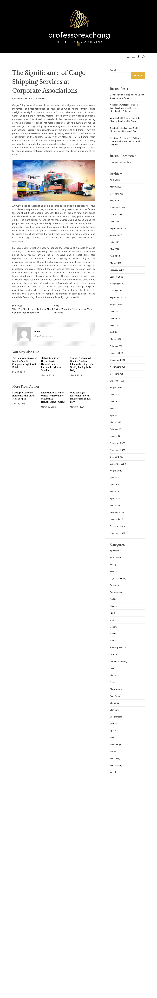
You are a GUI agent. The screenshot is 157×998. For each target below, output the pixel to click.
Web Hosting (116, 765)
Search (113, 70)
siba (93, 276)
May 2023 (114, 249)
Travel (113, 751)
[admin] (24, 334)
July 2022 (114, 311)
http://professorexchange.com (44, 336)
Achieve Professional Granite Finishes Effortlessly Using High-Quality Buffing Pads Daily (82, 364)
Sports (113, 730)
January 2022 (116, 353)
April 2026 (115, 180)
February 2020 (117, 512)
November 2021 (117, 367)
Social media (116, 717)
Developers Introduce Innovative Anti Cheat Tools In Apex (23, 395)
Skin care (114, 710)
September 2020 (118, 464)
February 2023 (117, 270)
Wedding (114, 772)
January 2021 (116, 436)
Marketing (114, 675)
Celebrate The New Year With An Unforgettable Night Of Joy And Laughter (125, 141)
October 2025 (116, 194)
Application (115, 550)
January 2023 (116, 277)
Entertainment (116, 592)
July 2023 (114, 242)
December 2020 (117, 443)
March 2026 (115, 187)
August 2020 (116, 471)
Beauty (113, 564)
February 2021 (116, 429)
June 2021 (115, 401)
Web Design (115, 758)
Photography (116, 689)
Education (114, 585)
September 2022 (118, 297)
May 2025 (114, 200)
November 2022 (117, 283)
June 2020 (115, 484)
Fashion (113, 599)
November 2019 (117, 533)
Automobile (115, 557)
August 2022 (116, 304)
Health (113, 634)
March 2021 (115, 422)
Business (114, 571)
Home (113, 641)
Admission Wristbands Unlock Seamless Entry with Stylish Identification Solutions (124, 108)
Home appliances (118, 647)
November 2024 (117, 207)
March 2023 (115, 263)
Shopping (114, 703)
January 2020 (116, 519)
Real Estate (115, 696)
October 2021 (116, 374)
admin (42, 98)
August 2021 (116, 387)
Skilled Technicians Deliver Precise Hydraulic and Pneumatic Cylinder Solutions (51, 364)
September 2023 (118, 228)
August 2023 (116, 235)
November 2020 (117, 450)
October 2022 (116, 290)
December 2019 (117, 526)
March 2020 (115, 505)
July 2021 (114, 394)
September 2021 (117, 381)
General (113, 627)
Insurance (114, 654)
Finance (113, 606)
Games (113, 620)
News (112, 682)
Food (112, 613)
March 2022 (115, 339)
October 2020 (116, 457)
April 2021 (114, 415)
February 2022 (117, 346)
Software (114, 724)
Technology (115, 744)
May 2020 (114, 491)
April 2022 (115, 332)
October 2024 (116, 214)
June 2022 (115, 318)
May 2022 (114, 325)
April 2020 (115, 498)
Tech (112, 737)
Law (112, 668)
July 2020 (114, 477)
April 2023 (115, 256)
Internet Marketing (118, 661)
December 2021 (117, 360)
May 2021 (114, 408)
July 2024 (114, 221)
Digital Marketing (118, 578)
